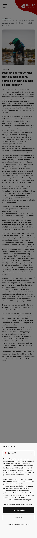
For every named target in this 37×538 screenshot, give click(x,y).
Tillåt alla (18, 517)
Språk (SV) (12, 453)
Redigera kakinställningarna (19, 524)
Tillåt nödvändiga (18, 510)
